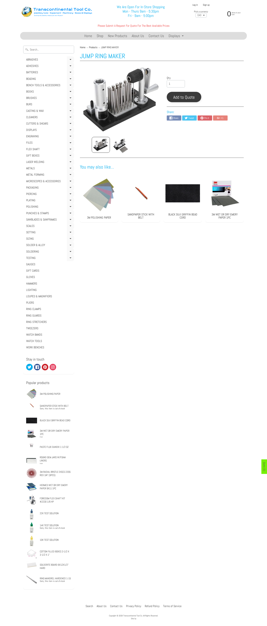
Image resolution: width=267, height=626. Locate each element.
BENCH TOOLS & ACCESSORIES (49, 85)
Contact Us (156, 35)
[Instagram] (53, 367)
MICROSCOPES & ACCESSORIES (49, 181)
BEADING (49, 79)
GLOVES (30, 277)
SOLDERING (49, 252)
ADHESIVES (49, 66)
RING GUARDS (33, 315)
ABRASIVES (49, 60)
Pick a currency (201, 11)
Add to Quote (184, 97)
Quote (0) (264, 466)
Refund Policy (152, 606)
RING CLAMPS (33, 309)
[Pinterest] (45, 367)
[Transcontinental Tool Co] (57, 11)
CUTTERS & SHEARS (49, 124)
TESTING (49, 258)
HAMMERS (31, 283)
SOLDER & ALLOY (49, 245)
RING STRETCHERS (36, 322)
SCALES (49, 226)
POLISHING (49, 207)
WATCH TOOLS (34, 341)
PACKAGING (49, 188)
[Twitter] (29, 367)
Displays (177, 36)
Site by (133, 618)
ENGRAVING (49, 136)
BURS (49, 104)
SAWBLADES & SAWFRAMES (49, 220)
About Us (138, 35)
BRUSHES (49, 98)
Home (88, 35)
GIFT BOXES (49, 156)
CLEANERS (49, 117)
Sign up (206, 5)
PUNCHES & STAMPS (49, 213)
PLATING (49, 200)
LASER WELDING (49, 162)
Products (93, 47)
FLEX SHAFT (49, 149)
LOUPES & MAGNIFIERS (39, 296)
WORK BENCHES (35, 347)
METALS (49, 168)
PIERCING (49, 194)
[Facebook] (37, 367)
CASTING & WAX (49, 111)
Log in (195, 5)
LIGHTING (31, 290)
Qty (169, 78)
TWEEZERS (32, 328)
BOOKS (49, 92)
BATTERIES (49, 72)
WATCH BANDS (34, 335)
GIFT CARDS (32, 271)
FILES (49, 143)
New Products (117, 35)
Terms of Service (172, 606)
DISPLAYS (49, 130)
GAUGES (30, 264)
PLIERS (30, 303)
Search (89, 606)
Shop (100, 35)
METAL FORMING (49, 175)
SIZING (49, 239)
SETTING (49, 232)
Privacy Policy (133, 606)
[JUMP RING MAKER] (101, 145)
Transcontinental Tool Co (132, 615)
